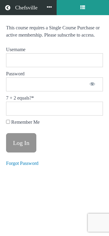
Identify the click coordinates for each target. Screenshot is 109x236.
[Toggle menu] (49, 7)
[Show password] (92, 84)
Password (15, 73)
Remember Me (25, 122)
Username (15, 49)
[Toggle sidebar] (83, 7)
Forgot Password (22, 163)
